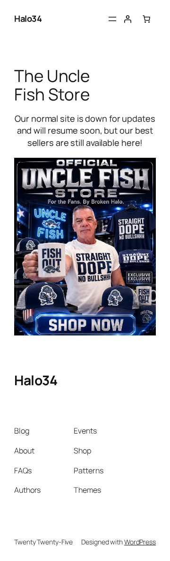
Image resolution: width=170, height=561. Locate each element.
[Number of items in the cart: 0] (146, 18)
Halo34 (28, 18)
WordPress (140, 541)
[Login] (127, 18)
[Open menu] (112, 19)
